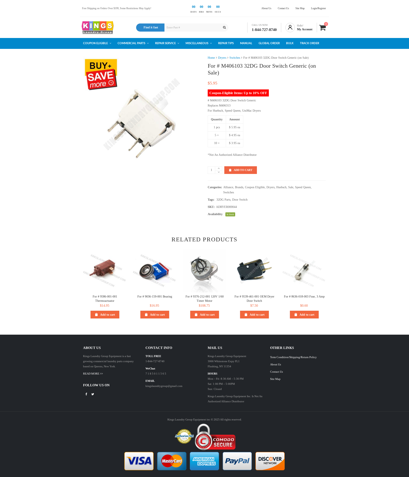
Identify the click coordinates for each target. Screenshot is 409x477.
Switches (234, 57)
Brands (239, 187)
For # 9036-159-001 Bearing (154, 296)
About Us (275, 364)
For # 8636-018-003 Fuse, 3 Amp (304, 296)
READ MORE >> (93, 373)
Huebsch (281, 187)
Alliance (228, 187)
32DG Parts (223, 199)
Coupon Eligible (255, 187)
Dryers (222, 57)
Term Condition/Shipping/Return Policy (293, 357)
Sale (290, 187)
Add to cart (243, 170)
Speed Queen (303, 187)
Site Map (275, 379)
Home (211, 57)
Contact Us (276, 371)
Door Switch (240, 199)
